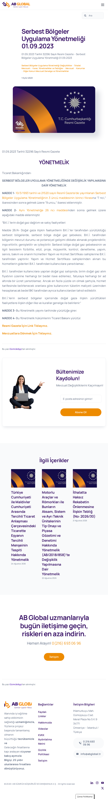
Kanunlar (80, 68)
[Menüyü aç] (103, 5)
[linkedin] (92, 783)
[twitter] (102, 788)
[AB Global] (51, 4)
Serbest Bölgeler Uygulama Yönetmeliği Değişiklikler (47, 65)
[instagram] (97, 783)
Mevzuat (70, 68)
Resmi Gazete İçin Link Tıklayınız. (25, 326)
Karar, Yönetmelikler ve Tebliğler (48, 68)
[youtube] (102, 783)
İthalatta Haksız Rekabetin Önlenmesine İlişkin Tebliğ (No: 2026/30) (84, 504)
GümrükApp (16, 349)
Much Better (40, 787)
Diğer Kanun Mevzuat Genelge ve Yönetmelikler (46, 71)
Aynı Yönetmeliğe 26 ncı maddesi (43, 210)
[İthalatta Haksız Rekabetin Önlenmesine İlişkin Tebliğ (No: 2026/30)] (85, 478)
